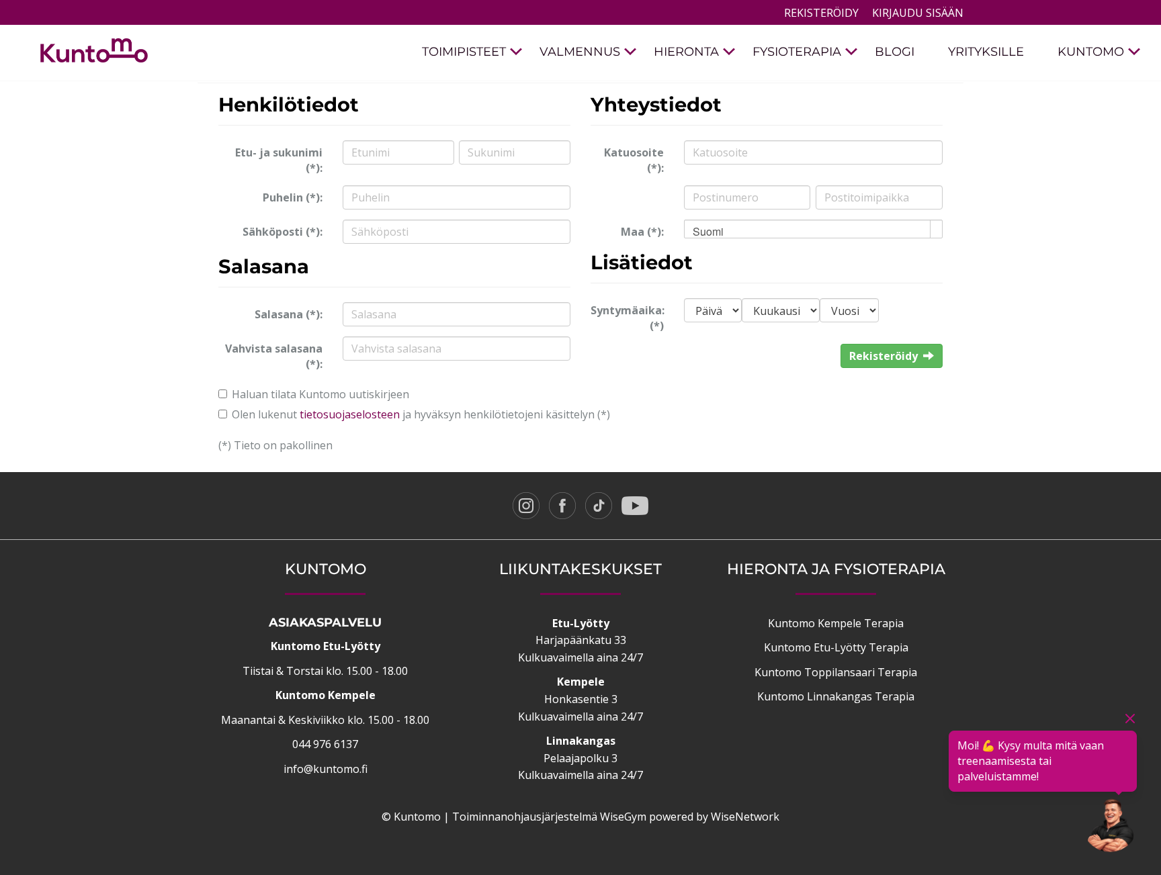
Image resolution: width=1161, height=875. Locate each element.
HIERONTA (686, 51)
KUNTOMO (1091, 51)
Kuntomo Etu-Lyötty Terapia (836, 647)
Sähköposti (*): (282, 231)
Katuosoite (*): (634, 160)
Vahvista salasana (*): (273, 356)
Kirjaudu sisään (917, 12)
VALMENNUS (580, 51)
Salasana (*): (288, 314)
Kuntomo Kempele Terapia (836, 623)
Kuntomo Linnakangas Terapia (835, 696)
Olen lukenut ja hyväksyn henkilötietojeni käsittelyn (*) (421, 414)
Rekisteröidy (821, 12)
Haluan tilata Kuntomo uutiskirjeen (320, 394)
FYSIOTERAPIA (796, 51)
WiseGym (623, 816)
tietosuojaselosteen (350, 414)
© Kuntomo (411, 816)
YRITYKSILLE (986, 51)
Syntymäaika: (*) (627, 318)
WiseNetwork (745, 816)
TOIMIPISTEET (464, 51)
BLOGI (894, 51)
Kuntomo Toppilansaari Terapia (836, 672)
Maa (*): (642, 231)
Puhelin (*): (292, 197)
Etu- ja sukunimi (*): (278, 160)
